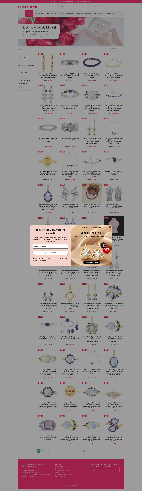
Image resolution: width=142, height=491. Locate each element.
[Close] (110, 227)
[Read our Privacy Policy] (68, 261)
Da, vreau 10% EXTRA (50, 253)
